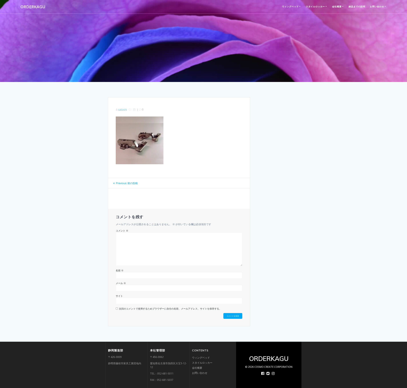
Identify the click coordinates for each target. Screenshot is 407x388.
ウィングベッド (290, 6)
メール (121, 283)
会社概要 (337, 6)
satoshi (122, 109)
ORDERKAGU (32, 7)
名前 (120, 270)
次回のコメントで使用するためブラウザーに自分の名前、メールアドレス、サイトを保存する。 (170, 308)
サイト (119, 295)
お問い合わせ (377, 6)
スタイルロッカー (315, 6)
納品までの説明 (357, 6)
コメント (122, 230)
